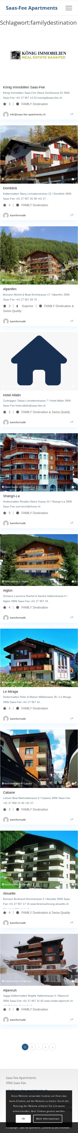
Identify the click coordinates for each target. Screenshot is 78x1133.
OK (23, 1118)
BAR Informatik (62, 1127)
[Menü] (67, 7)
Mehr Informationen (47, 1118)
